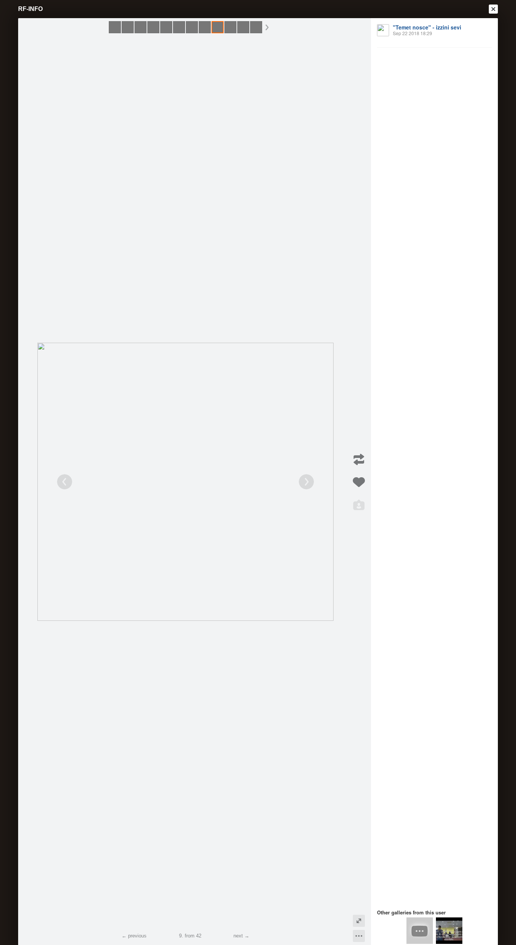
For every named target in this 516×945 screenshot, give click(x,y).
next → (241, 936)
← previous (134, 936)
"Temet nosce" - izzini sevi (427, 27)
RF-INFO (30, 9)
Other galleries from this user (411, 912)
